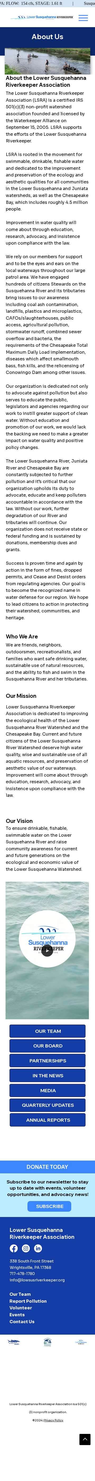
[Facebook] (14, 1248)
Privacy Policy (53, 1420)
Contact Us (22, 1322)
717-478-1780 (22, 1273)
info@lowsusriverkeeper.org (37, 1280)
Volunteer (21, 1308)
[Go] (85, 1439)
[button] (79, 1013)
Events (17, 1315)
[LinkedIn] (38, 1248)
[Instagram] (26, 1248)
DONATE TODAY (47, 1167)
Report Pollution (28, 1301)
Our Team (20, 1294)
